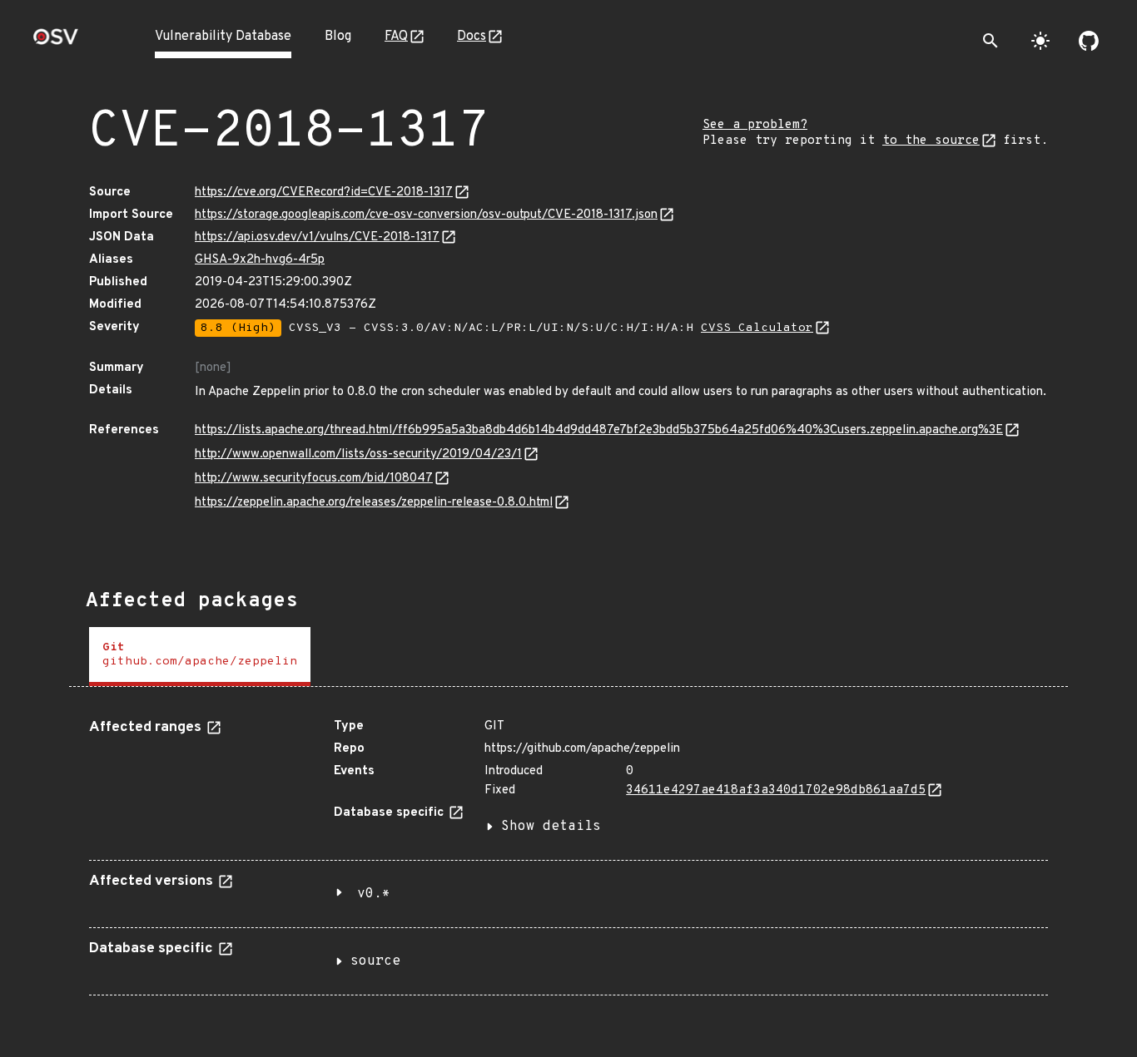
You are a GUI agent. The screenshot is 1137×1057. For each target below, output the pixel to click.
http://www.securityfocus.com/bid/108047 (314, 479)
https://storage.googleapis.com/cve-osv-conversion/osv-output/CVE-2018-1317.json (426, 215)
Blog (338, 36)
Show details (551, 826)
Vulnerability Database (223, 36)
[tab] (199, 656)
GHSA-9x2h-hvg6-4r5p (260, 260)
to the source (931, 141)
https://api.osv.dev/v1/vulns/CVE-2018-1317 (317, 237)
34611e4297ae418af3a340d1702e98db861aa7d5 (776, 790)
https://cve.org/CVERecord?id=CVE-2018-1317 (324, 192)
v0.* (373, 894)
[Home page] (55, 42)
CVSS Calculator (757, 328)
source (375, 961)
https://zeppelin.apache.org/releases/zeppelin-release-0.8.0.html (374, 503)
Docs (471, 36)
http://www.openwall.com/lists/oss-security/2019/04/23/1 (358, 454)
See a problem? (755, 125)
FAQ (396, 36)
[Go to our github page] (1089, 41)
